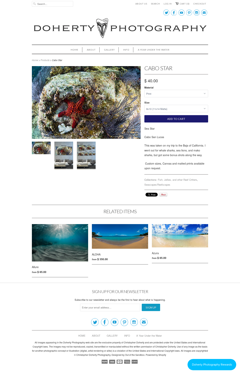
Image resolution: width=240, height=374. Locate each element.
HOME (74, 49)
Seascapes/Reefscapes (157, 184)
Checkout (199, 3)
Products (45, 60)
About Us (141, 3)
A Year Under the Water (154, 49)
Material (149, 87)
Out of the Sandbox (135, 354)
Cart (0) (185, 3)
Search (155, 3)
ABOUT (91, 49)
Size (146, 102)
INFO (126, 49)
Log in (168, 3)
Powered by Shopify (156, 354)
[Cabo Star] (41, 149)
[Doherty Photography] (120, 29)
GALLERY (109, 49)
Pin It (163, 194)
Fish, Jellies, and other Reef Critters (177, 179)
